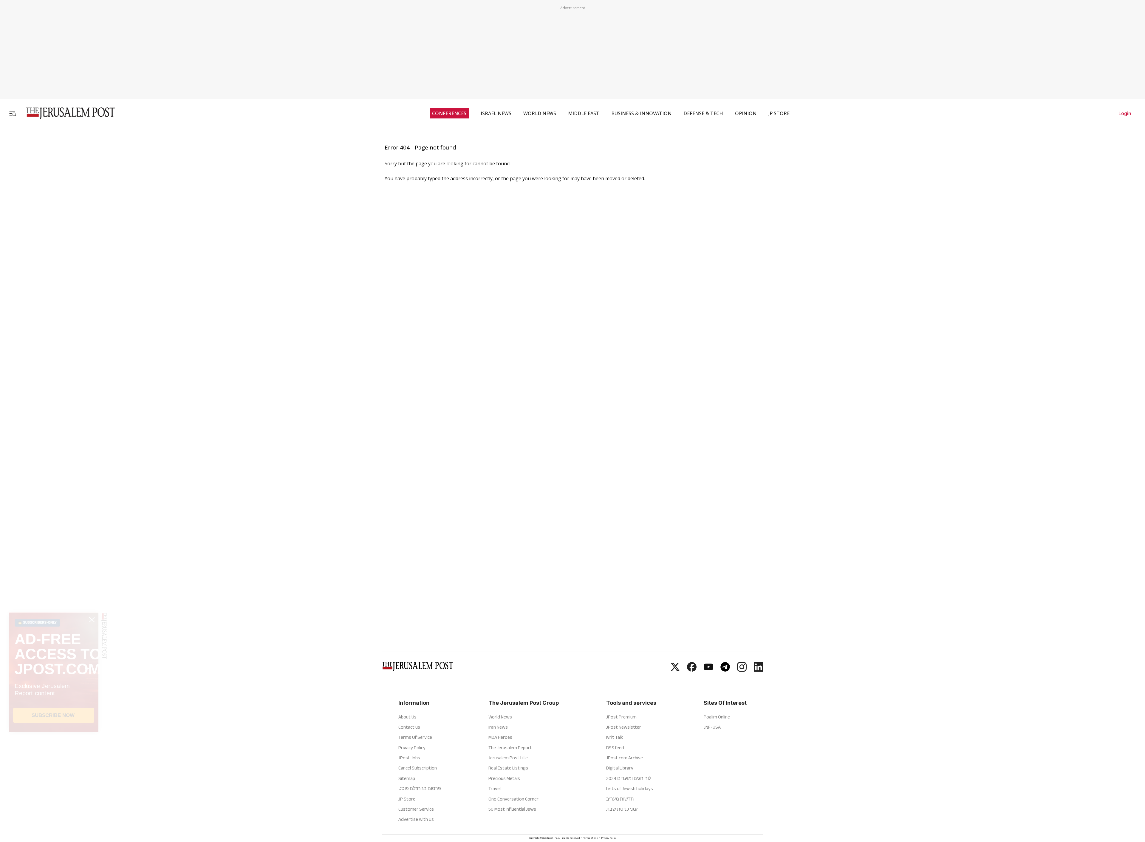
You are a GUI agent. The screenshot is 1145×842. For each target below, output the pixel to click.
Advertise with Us (416, 819)
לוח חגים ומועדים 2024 (628, 778)
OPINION (745, 113)
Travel (494, 788)
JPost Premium (621, 716)
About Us (407, 716)
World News (500, 716)
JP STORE (779, 113)
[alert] (53, 773)
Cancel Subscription (417, 767)
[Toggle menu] (12, 113)
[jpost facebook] (692, 670)
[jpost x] (675, 670)
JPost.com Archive (624, 757)
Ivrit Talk (614, 737)
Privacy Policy (411, 747)
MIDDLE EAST (583, 113)
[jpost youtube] (708, 670)
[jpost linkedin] (758, 670)
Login (1124, 113)
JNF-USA (712, 727)
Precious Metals (504, 778)
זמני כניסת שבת (622, 809)
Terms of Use (590, 838)
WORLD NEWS (539, 113)
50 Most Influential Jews (512, 809)
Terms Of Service (415, 737)
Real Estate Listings (508, 767)
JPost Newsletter (623, 727)
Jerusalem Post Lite (508, 757)
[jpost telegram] (725, 670)
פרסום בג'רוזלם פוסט (419, 788)
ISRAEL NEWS (496, 113)
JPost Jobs (409, 757)
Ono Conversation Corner (513, 798)
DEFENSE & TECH (703, 113)
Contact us (409, 727)
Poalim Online (717, 716)
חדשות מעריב (620, 798)
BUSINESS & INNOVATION (641, 113)
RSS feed (615, 747)
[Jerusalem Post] (66, 113)
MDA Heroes (500, 737)
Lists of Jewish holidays (629, 788)
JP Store (406, 798)
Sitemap (406, 778)
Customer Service (416, 809)
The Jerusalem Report (510, 747)
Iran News (498, 727)
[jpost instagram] (742, 670)
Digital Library (619, 767)
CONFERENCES (449, 113)
